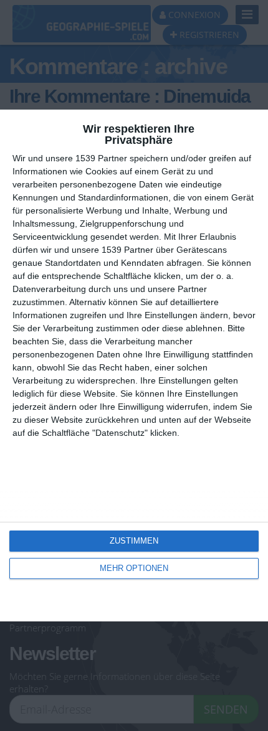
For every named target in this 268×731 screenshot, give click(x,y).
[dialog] (134, 365)
